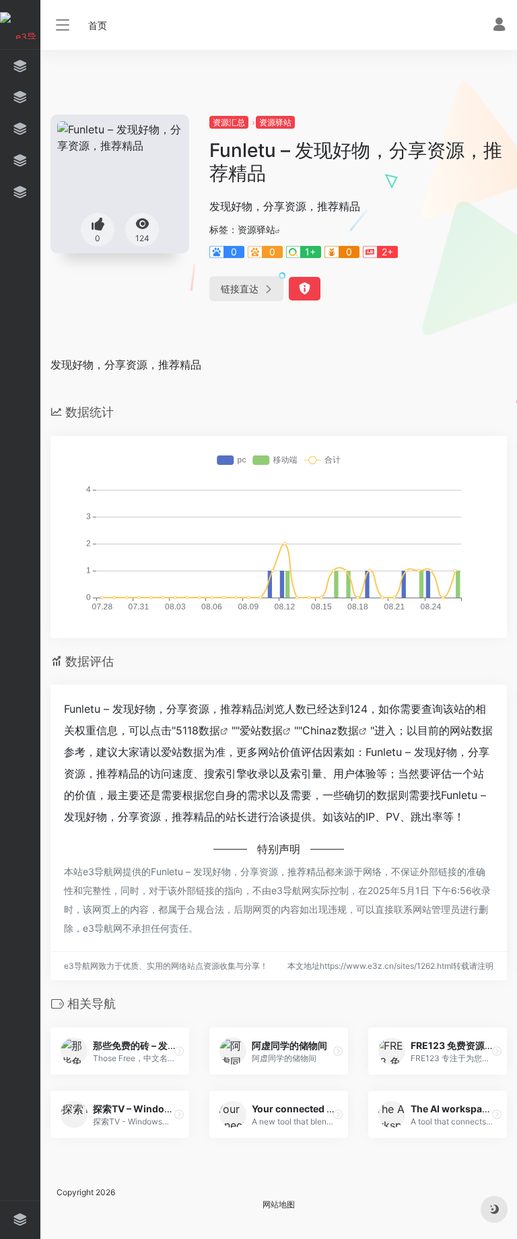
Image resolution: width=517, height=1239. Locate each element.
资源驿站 (275, 122)
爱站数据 (261, 730)
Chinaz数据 (330, 730)
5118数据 (198, 730)
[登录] (499, 26)
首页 (97, 25)
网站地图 (279, 1204)
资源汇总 (229, 122)
